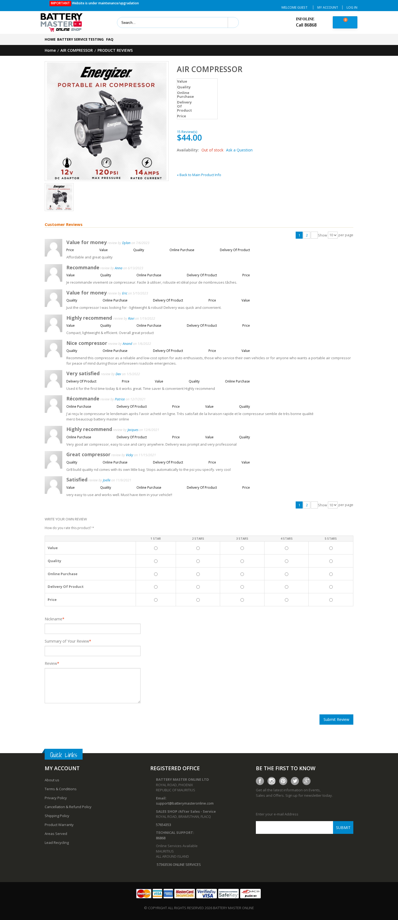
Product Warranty (59, 824)
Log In (352, 7)
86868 (160, 837)
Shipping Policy (57, 815)
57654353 (163, 824)
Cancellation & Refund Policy (68, 806)
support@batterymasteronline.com (185, 803)
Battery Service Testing (80, 39)
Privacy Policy (56, 797)
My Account (327, 7)
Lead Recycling (57, 842)
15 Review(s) (187, 132)
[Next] (314, 235)
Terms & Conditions (61, 788)
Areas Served (56, 833)
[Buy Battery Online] (62, 22)
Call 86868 (306, 25)
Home (50, 50)
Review (51, 663)
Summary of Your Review (67, 641)
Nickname (53, 619)
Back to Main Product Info (199, 174)
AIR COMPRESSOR (76, 50)
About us (52, 780)
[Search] (233, 22)
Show (322, 235)
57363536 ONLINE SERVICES (179, 864)
